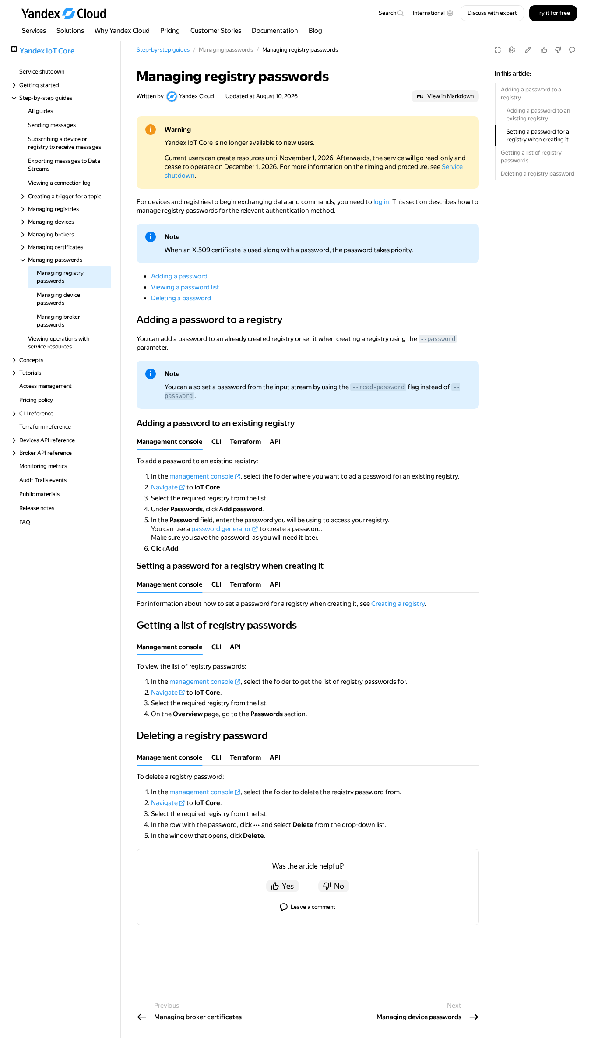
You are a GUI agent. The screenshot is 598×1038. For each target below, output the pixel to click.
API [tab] (275, 442)
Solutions (70, 31)
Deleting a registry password (537, 173)
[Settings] (512, 50)
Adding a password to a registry (531, 93)
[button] (433, 13)
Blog (315, 31)
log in (381, 202)
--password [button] (437, 338)
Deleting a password (181, 298)
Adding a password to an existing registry (538, 114)
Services (34, 31)
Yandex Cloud (196, 96)
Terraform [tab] (245, 442)
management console (201, 476)
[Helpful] (544, 50)
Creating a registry (398, 604)
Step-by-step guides (163, 49)
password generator (221, 529)
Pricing (170, 31)
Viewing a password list (185, 287)
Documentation (275, 31)
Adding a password (179, 276)
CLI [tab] (216, 442)
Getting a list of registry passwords (531, 156)
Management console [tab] (170, 442)
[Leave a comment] (572, 50)
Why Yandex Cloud (122, 31)
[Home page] (68, 13)
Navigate (164, 487)
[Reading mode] (498, 50)
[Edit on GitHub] (528, 50)
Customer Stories (215, 31)
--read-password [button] (378, 387)
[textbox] (391, 13)
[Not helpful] (558, 50)
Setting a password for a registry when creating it (538, 135)
